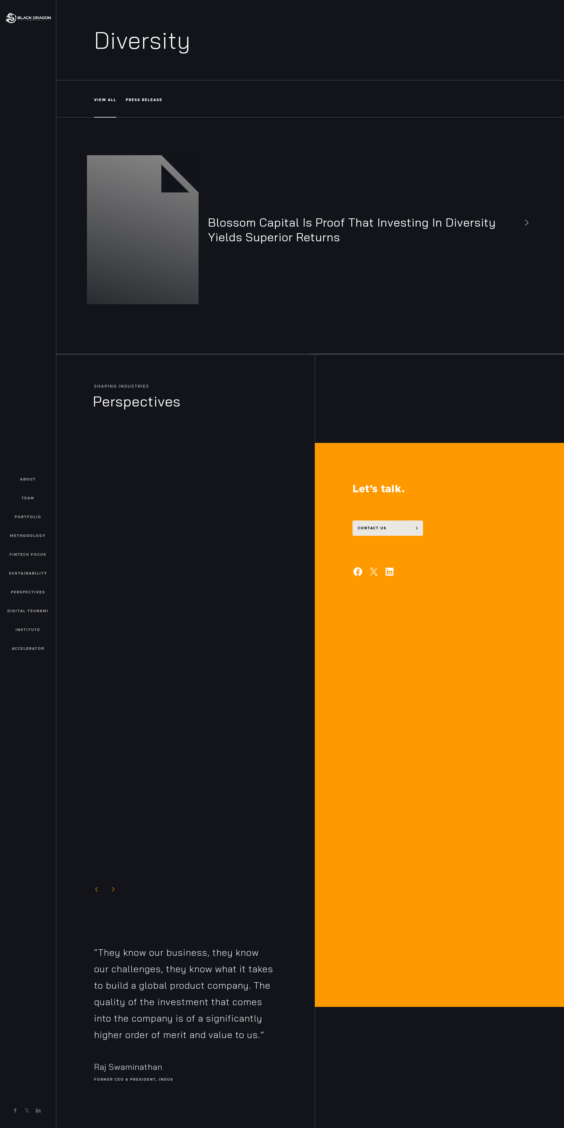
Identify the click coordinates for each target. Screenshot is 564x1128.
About (28, 479)
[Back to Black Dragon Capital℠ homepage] (28, 18)
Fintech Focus (27, 554)
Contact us (372, 528)
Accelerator (28, 648)
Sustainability (28, 573)
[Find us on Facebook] (15, 1110)
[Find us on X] (27, 1110)
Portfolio (28, 517)
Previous (96, 889)
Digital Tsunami (27, 611)
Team (27, 498)
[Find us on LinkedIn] (38, 1110)
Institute (28, 630)
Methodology (28, 536)
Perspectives (28, 592)
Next (113, 889)
